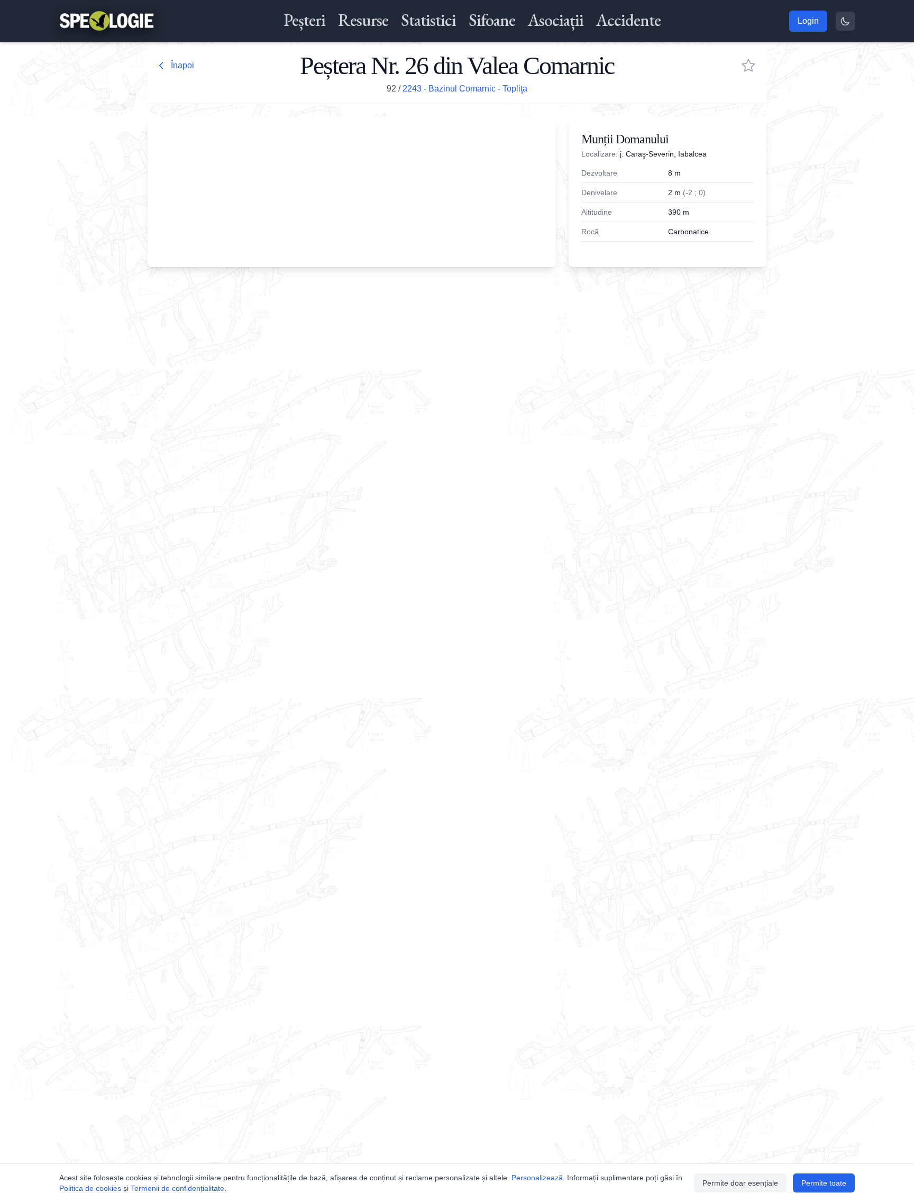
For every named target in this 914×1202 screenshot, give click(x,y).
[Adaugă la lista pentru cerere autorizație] (748, 65)
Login (808, 20)
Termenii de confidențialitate (177, 1188)
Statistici (428, 20)
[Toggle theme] (845, 21)
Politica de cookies (90, 1188)
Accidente (628, 20)
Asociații (555, 20)
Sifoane (492, 20)
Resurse (363, 20)
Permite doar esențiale (740, 1183)
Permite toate (823, 1183)
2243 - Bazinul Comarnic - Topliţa (465, 88)
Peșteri (304, 20)
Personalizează (537, 1177)
